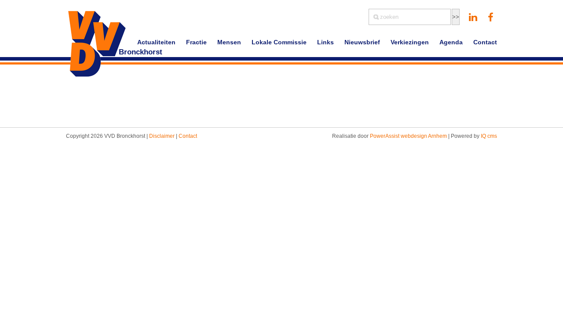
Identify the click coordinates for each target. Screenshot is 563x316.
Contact (485, 42)
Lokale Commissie (279, 42)
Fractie (196, 42)
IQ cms (489, 136)
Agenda (451, 42)
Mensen (229, 42)
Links (325, 42)
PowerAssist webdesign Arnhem (408, 136)
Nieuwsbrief (362, 42)
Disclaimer (162, 136)
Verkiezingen (410, 42)
